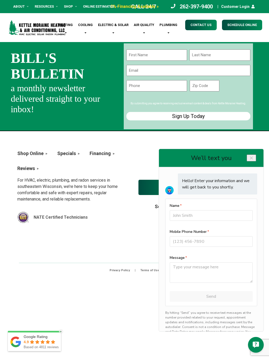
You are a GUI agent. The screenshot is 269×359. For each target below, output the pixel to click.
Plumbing (168, 25)
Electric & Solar (113, 25)
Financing (100, 153)
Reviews (26, 168)
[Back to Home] (37, 27)
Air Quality (144, 25)
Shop (68, 6)
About (19, 6)
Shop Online (30, 153)
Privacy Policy (120, 270)
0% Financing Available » (135, 6)
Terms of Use (149, 270)
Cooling (85, 25)
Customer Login (235, 6)
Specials (66, 153)
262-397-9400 (196, 6)
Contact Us (200, 25)
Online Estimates (98, 6)
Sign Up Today (188, 116)
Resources (44, 6)
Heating (66, 25)
